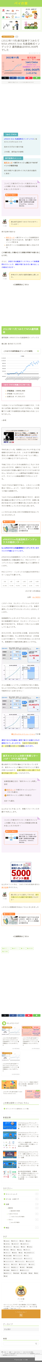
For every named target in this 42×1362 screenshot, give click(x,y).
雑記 (22, 1228)
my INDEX (36, 597)
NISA (23, 948)
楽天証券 (5, 887)
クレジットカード (9, 1261)
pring (20, 1250)
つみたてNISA (23, 1214)
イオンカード (8, 1258)
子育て (23, 1267)
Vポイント (7, 1252)
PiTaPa (7, 1250)
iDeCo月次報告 (15, 1222)
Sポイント (27, 1250)
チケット (7, 1264)
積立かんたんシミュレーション (23, 734)
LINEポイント (25, 1244)
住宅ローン (15, 1267)
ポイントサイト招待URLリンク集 (17, 1109)
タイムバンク (31, 1261)
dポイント (15, 1241)
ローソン (7, 1267)
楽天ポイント (6, 948)
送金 (6, 1276)
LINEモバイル (8, 1247)
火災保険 (25, 1273)
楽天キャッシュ (25, 1270)
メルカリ (32, 1264)
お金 (21, 1252)
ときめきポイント (30, 1252)
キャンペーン (29, 1258)
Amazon (7, 1241)
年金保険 (30, 1267)
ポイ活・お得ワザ (22, 1199)
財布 (37, 1273)
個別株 (23, 1208)
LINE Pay (7, 1244)
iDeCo (23, 1220)
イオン (27, 1255)
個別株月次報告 (15, 1211)
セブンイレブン (20, 1261)
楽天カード (8, 163)
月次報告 (5, 951)
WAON (15, 1252)
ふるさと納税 (8, 1255)
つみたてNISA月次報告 (8, 36)
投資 (22, 1204)
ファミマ (15, 1264)
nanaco (17, 1247)
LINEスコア (16, 1244)
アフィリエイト (18, 1255)
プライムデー (23, 1264)
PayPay (30, 1247)
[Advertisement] (21, 110)
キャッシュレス (22, 1194)
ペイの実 (21, 3)
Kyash (28, 1241)
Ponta (13, 1250)
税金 (31, 1273)
